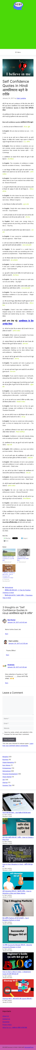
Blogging (5, 757)
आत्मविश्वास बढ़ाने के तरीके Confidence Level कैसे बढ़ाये (8, 558)
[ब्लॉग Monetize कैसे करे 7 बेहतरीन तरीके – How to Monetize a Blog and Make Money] (18, 881)
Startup (5, 782)
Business (6, 759)
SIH (4, 779)
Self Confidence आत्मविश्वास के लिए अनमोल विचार (23, 558)
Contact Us (6, 1019)
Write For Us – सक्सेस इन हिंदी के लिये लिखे (15, 1027)
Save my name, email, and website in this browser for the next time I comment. (18, 733)
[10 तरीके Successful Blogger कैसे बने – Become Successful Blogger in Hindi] (18, 935)
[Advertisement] (18, 31)
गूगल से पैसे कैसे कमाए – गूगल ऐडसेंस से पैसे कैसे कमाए (17, 812)
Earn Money (6, 765)
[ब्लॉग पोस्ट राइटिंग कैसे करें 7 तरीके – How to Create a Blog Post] (18, 827)
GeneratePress (29, 1047)
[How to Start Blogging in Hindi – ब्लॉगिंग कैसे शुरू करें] (18, 854)
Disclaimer (6, 1022)
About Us (6, 1016)
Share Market (7, 777)
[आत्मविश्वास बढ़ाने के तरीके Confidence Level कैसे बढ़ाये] (9, 552)
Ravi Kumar (11, 620)
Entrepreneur (7, 768)
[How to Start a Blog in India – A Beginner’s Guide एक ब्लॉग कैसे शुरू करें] (18, 961)
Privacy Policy (7, 1025)
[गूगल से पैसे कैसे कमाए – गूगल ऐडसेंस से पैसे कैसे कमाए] (18, 802)
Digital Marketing (8, 762)
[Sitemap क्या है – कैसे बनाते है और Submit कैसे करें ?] (18, 988)
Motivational (9, 587)
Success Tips (7, 785)
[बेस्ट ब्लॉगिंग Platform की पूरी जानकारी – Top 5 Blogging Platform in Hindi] (18, 908)
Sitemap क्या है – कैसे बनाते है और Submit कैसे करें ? (17, 998)
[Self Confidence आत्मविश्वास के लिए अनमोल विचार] (23, 552)
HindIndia (11, 665)
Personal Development (10, 774)
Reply (6, 633)
